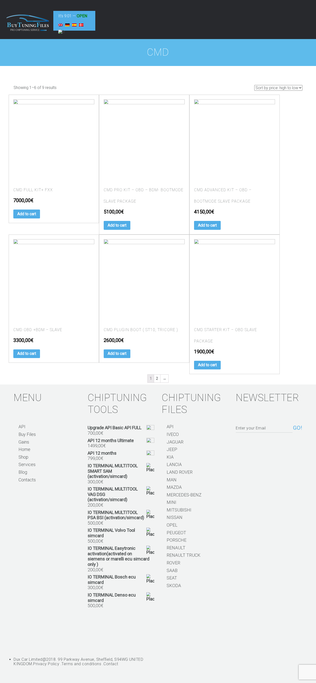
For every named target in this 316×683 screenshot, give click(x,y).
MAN (172, 479)
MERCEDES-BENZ (184, 494)
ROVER (173, 562)
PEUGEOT (176, 532)
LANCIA (174, 464)
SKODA (174, 585)
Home (24, 449)
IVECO (173, 434)
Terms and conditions (81, 664)
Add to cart (26, 214)
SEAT (172, 577)
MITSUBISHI (179, 509)
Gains (24, 442)
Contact (110, 664)
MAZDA (174, 487)
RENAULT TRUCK (183, 555)
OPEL (172, 525)
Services (27, 464)
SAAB (172, 570)
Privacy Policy (46, 664)
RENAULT (176, 547)
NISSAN (174, 517)
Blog (23, 472)
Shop (23, 457)
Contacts (27, 479)
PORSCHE (176, 540)
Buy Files (27, 434)
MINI (171, 502)
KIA (170, 457)
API (22, 426)
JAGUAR (175, 442)
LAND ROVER (180, 472)
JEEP (172, 449)
